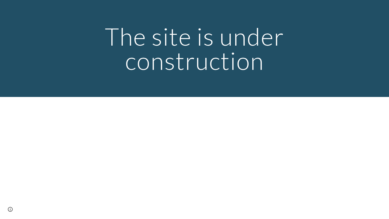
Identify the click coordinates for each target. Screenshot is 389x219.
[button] (10, 209)
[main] (194, 48)
